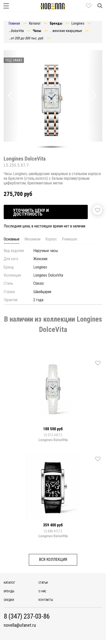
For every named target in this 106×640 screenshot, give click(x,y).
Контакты (45, 600)
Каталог (9, 582)
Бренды (9, 591)
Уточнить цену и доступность (31, 212)
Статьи (43, 582)
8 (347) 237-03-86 (27, 616)
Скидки (9, 600)
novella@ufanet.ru (20, 625)
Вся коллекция (53, 559)
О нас (42, 591)
